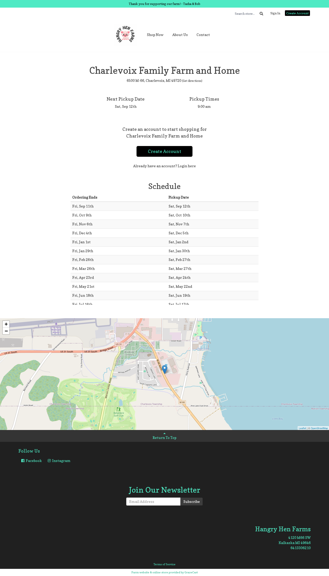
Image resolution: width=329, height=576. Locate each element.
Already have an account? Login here (164, 166)
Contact (203, 34)
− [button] (6, 331)
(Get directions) (192, 81)
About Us (180, 34)
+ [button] (6, 324)
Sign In (275, 13)
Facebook (33, 460)
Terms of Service (164, 564)
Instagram (60, 460)
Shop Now (155, 34)
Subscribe (191, 501)
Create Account (297, 13)
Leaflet (302, 428)
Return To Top (164, 437)
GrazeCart (191, 572)
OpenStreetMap (319, 428)
